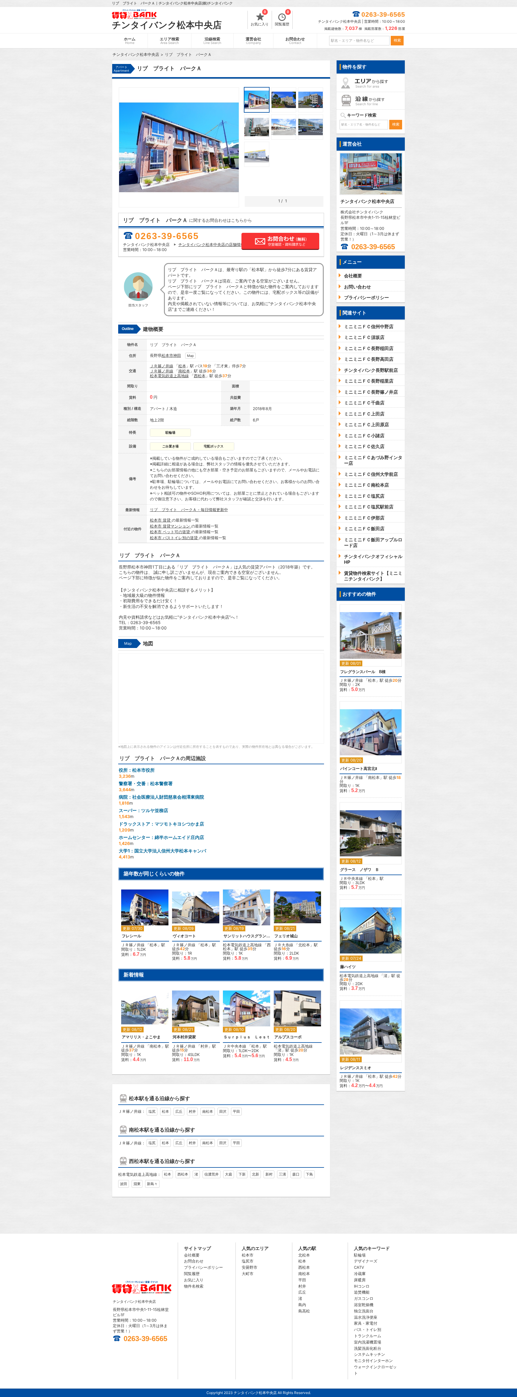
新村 (269, 1174)
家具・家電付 (365, 1323)
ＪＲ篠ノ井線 (161, 365)
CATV (359, 1267)
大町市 (247, 1273)
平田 (236, 1111)
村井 (204, 1046)
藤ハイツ (348, 967)
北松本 (304, 944)
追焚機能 (361, 1292)
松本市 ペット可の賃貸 (170, 531)
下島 (309, 1174)
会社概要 (192, 1255)
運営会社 (253, 41)
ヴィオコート (184, 936)
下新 (242, 1174)
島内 (302, 1304)
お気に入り (260, 18)
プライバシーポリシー (203, 1267)
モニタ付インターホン (373, 1360)
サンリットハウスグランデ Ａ (246, 936)
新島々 (152, 1184)
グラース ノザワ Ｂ (359, 869)
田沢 (222, 1111)
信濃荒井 (211, 1174)
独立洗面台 (363, 1311)
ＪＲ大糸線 (283, 944)
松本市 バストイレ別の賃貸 (174, 537)
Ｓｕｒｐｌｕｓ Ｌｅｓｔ (246, 1037)
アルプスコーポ (288, 1037)
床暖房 (360, 1279)
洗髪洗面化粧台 (367, 1348)
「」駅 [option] (143, 926)
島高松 (304, 1311)
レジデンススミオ (355, 1068)
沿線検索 (212, 41)
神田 (177, 355)
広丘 (179, 1111)
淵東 (137, 1184)
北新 (255, 1174)
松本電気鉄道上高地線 (169, 375)
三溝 (282, 1174)
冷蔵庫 (360, 1273)
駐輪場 (360, 1255)
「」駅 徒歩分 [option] (194, 928)
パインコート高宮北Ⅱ (358, 768)
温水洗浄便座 (365, 1317)
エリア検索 (169, 41)
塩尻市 (247, 1261)
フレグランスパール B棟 (363, 672)
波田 (123, 1184)
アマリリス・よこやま (141, 1037)
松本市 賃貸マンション (170, 526)
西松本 (200, 375)
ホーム (130, 41)
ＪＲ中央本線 (234, 1046)
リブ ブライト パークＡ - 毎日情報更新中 (189, 509)
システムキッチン (369, 1354)
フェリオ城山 (286, 936)
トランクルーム (367, 1335)
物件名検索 (193, 1286)
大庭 (228, 1174)
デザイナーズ (365, 1261)
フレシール (131, 936)
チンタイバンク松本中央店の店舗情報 (211, 244)
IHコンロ (361, 1286)
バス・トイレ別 (367, 1329)
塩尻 (152, 1111)
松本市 (167, 355)
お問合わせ (295, 41)
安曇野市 (249, 1267)
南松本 (184, 371)
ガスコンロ (363, 1298)
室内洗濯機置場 (367, 1342)
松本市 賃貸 (161, 520)
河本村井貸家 (184, 1037)
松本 (182, 365)
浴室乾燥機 (363, 1304)
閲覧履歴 (282, 18)
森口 (295, 1174)
